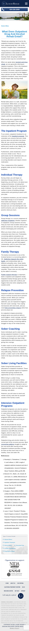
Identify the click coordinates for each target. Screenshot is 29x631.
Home (3, 26)
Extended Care (20, 545)
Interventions (8, 545)
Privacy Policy (14, 628)
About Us (12, 583)
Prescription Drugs (9, 551)
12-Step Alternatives (9, 548)
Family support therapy (9, 274)
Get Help (17, 590)
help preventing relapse (13, 308)
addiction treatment (8, 220)
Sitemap (23, 590)
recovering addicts (7, 444)
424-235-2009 (14, 9)
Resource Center (8, 590)
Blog (7, 26)
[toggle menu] (26, 4)
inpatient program (18, 136)
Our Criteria (20, 583)
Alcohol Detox (8, 539)
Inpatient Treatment (9, 542)
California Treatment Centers (12, 587)
